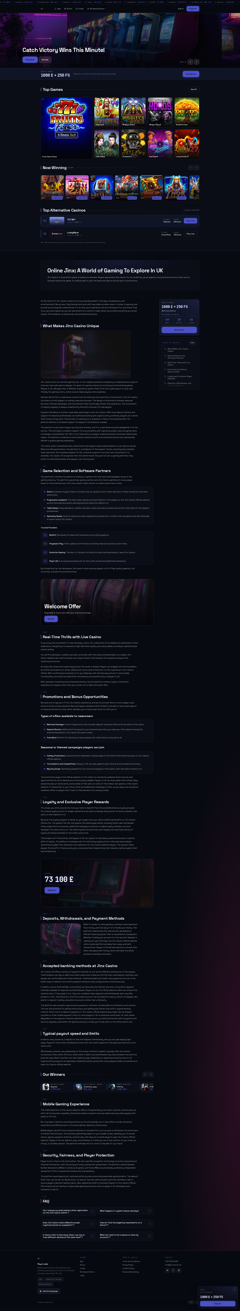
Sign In (180, 9)
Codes (81, 9)
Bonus (69, 9)
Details (63, 60)
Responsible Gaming (130, 1272)
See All (194, 89)
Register (193, 9)
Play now (190, 221)
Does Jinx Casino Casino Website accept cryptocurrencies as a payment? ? (61, 1223)
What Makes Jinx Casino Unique (178, 350)
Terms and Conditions (131, 1261)
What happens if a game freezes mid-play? (119, 1211)
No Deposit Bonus (97, 9)
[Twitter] (167, 1270)
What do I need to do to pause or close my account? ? (119, 1236)
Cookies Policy (128, 1268)
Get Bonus (191, 74)
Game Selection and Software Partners (176, 357)
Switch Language (50, 1291)
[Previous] (190, 62)
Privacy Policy (127, 1265)
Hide (192, 343)
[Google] (178, 1270)
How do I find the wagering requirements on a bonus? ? (121, 1223)
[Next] (196, 62)
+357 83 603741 (171, 1261)
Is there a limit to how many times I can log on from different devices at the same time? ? (63, 1236)
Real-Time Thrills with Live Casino (179, 363)
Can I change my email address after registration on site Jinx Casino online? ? (65, 1211)
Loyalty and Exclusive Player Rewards (180, 377)
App (59, 9)
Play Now (48, 60)
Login (82, 1275)
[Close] (234, 1289)
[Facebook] (173, 1270)
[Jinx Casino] (44, 9)
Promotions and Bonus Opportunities (177, 370)
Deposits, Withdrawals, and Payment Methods (179, 384)
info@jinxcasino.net (173, 1265)
